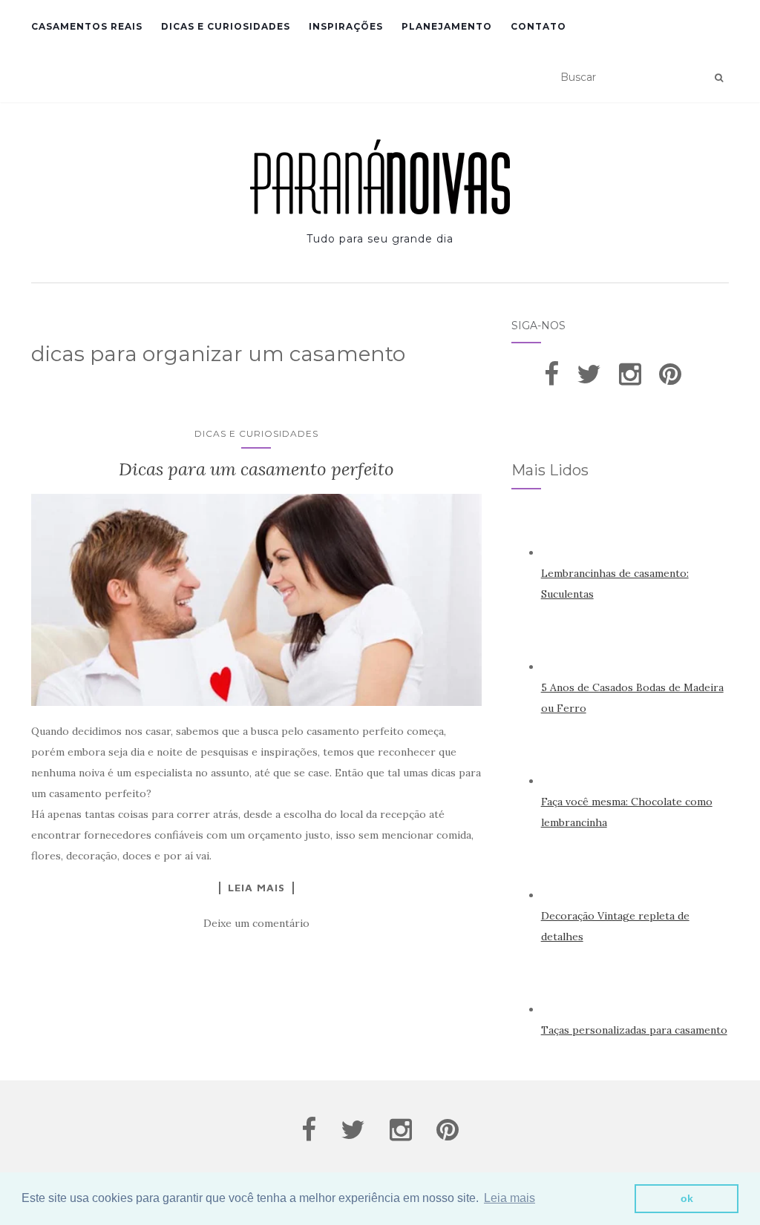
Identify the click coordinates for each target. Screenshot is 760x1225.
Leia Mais (256, 888)
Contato (538, 26)
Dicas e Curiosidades (225, 26)
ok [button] (687, 1198)
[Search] (719, 78)
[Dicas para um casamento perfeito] (256, 600)
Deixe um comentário (256, 923)
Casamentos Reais (86, 26)
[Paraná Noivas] (380, 176)
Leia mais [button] (509, 1198)
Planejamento (447, 26)
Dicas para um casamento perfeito (256, 469)
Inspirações (346, 26)
